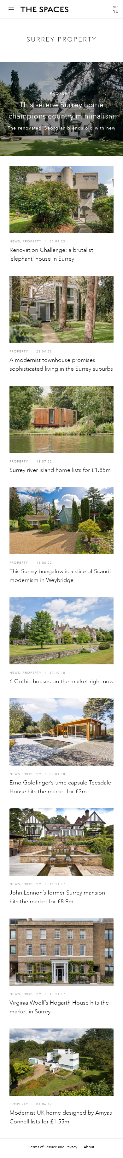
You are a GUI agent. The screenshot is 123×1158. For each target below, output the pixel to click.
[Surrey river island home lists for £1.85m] (61, 419)
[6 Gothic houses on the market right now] (61, 630)
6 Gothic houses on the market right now (61, 681)
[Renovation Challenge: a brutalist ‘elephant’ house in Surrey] (61, 199)
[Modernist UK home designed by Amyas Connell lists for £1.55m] (61, 1062)
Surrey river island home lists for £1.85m (60, 470)
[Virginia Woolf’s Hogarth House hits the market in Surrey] (61, 952)
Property (61, 93)
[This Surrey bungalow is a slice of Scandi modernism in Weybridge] (61, 520)
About (89, 1147)
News (14, 241)
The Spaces (44, 12)
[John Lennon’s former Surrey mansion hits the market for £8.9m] (61, 842)
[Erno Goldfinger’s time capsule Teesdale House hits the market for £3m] (61, 732)
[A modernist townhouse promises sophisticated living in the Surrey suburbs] (61, 309)
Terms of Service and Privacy (53, 1147)
